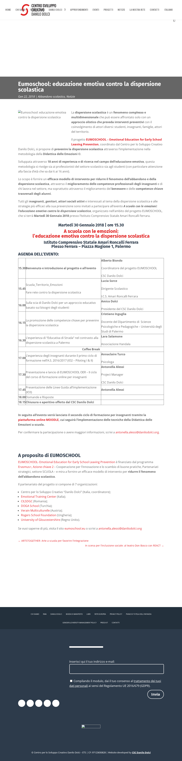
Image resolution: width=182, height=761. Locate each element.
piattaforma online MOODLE (38, 420)
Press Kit (104, 622)
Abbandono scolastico (51, 97)
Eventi (96, 9)
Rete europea (100, 614)
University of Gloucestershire (40, 520)
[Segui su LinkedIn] (55, 703)
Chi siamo (20, 9)
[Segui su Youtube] (47, 703)
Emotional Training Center (38, 497)
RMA (45, 614)
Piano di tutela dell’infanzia (138, 614)
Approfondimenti (79, 9)
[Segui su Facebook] (21, 703)
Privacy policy (116, 614)
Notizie (121, 9)
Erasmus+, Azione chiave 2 (35, 467)
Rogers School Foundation (38, 515)
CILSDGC (27, 501)
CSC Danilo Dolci (141, 752)
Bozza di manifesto (74, 614)
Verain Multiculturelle (35, 510)
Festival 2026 (37, 9)
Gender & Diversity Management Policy (80, 622)
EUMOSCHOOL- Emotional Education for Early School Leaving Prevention (66, 462)
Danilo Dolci (55, 9)
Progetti (108, 9)
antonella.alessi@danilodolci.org (137, 432)
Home (8, 9)
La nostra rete (137, 9)
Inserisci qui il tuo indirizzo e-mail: (92, 662)
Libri (89, 614)
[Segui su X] (30, 703)
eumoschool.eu (75, 528)
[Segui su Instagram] (38, 703)
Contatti (154, 9)
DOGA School (30, 506)
